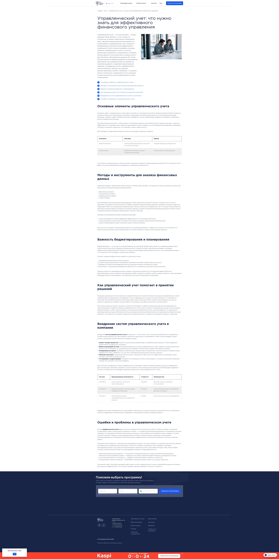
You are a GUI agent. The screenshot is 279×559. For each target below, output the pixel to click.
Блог (105, 10)
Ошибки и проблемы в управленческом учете (118, 99)
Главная (99, 10)
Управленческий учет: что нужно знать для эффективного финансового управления (133, 10)
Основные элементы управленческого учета (117, 82)
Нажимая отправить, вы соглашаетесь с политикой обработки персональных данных (118, 494)
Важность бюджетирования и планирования (117, 89)
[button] (174, 3)
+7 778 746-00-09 (117, 525)
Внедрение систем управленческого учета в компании (121, 95)
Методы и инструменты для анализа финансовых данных (122, 85)
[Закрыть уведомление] (26, 549)
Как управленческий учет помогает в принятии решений (122, 92)
